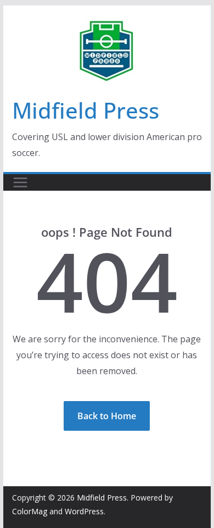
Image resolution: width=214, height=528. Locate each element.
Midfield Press (85, 110)
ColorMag (29, 511)
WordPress (84, 511)
